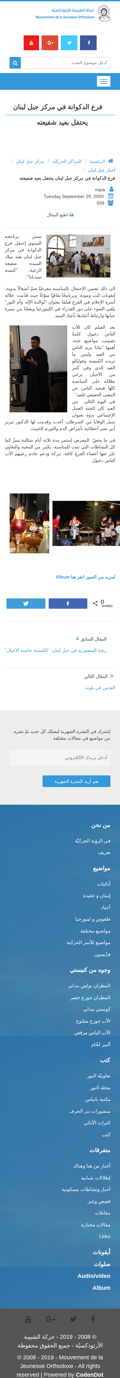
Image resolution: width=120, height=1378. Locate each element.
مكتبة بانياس (97, 1099)
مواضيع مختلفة (95, 930)
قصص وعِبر (99, 1201)
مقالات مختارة (95, 1224)
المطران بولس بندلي (89, 985)
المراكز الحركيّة (67, 161)
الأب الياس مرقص (92, 1032)
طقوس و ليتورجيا (92, 919)
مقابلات (102, 1212)
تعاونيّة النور (98, 1075)
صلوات (102, 1264)
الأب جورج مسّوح (93, 1021)
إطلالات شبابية (95, 1177)
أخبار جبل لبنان (101, 170)
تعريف (104, 852)
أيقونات (101, 1252)
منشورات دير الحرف (89, 1111)
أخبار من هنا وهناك (91, 1165)
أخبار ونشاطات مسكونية (86, 1189)
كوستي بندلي (96, 1009)
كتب (106, 1134)
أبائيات (103, 883)
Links (104, 1236)
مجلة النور (100, 1087)
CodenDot (89, 1375)
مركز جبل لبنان (30, 161)
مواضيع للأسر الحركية (88, 942)
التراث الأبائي (97, 1122)
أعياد (105, 907)
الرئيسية (97, 161)
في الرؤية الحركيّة (92, 840)
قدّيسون (102, 954)
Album (101, 1288)
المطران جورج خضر (90, 997)
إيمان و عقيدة (96, 895)
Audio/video (93, 1276)
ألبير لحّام (100, 1044)
